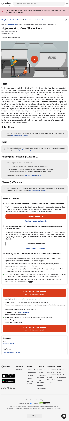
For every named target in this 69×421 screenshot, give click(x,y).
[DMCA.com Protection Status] (44, 403)
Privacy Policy (39, 400)
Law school (31, 370)
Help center (61, 378)
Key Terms (7, 349)
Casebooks (28, 20)
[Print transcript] (66, 20)
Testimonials (41, 388)
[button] (34, 59)
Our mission (41, 370)
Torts (4, 341)
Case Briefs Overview (16, 20)
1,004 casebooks (24, 312)
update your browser (16, 12)
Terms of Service (30, 400)
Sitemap (36, 403)
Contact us (61, 370)
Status (59, 380)
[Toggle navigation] (67, 3)
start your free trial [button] (16, 135)
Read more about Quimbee (35, 248)
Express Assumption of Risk (11, 352)
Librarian (30, 375)
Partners (40, 385)
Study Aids (4, 20)
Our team (40, 373)
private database (12, 24)
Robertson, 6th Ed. (8, 343)
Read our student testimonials (36, 221)
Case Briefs (37, 20)
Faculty (29, 378)
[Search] (15, 4)
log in (26, 135)
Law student (31, 373)
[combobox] (39, 4)
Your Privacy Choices (24, 403)
